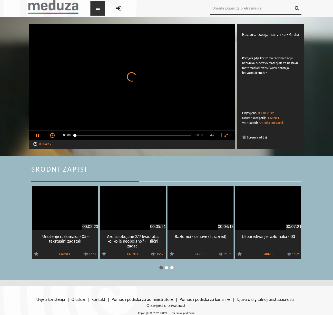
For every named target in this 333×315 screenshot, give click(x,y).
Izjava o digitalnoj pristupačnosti (265, 300)
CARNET (273, 118)
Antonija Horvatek (271, 123)
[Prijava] (119, 9)
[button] (37, 135)
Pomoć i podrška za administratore (142, 300)
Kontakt (98, 300)
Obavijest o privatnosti (166, 306)
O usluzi (78, 300)
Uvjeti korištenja (50, 300)
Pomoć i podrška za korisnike (205, 300)
